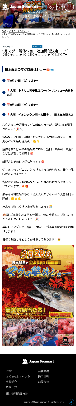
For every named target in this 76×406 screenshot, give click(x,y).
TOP (4, 31)
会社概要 (43, 371)
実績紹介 (11, 382)
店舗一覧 (11, 387)
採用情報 (43, 376)
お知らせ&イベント (18, 31)
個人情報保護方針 (17, 393)
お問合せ (43, 382)
